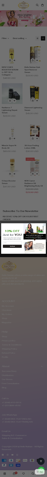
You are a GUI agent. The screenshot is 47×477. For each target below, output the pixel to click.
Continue (12, 246)
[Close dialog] (44, 225)
